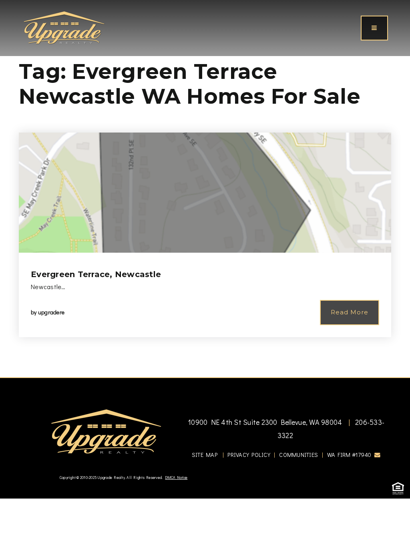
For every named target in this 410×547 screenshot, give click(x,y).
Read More (349, 312)
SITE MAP (204, 455)
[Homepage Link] (64, 27)
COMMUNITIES (298, 455)
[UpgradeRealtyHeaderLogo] (106, 431)
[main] (205, 188)
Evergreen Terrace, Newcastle (96, 274)
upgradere (51, 312)
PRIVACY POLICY (248, 455)
